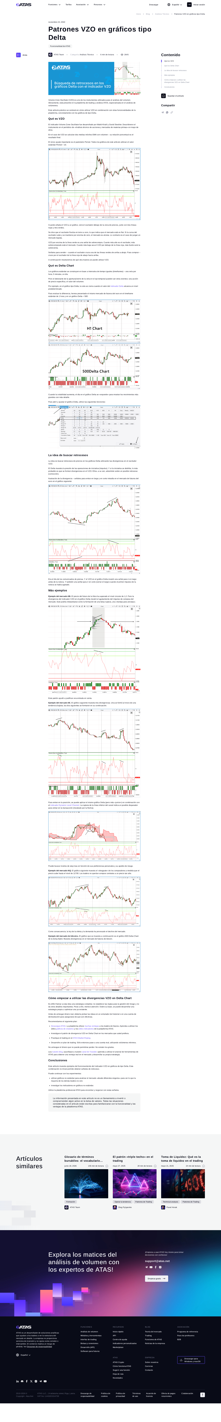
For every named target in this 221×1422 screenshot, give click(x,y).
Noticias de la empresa (155, 1343)
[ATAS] (23, 4)
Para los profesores (185, 1336)
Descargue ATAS (58, 1026)
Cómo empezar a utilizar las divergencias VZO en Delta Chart (176, 81)
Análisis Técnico (87, 55)
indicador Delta (117, 286)
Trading (148, 1336)
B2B (179, 1339)
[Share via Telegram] (162, 112)
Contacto (149, 1370)
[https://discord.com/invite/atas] (22, 1381)
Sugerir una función (121, 1370)
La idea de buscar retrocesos (175, 70)
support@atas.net (157, 1261)
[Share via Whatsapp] (167, 112)
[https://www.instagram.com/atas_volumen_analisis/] (160, 1267)
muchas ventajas (92, 1026)
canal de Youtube (89, 1052)
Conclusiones (169, 87)
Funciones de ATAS (153, 1339)
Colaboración (187, 1393)
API (114, 1336)
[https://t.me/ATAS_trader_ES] (40, 1381)
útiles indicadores (86, 1029)
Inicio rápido (118, 1332)
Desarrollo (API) (88, 1347)
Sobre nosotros (151, 1362)
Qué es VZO (169, 61)
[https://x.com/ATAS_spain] (31, 1381)
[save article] (172, 96)
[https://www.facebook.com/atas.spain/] (26, 1381)
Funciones (86, 1327)
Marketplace (118, 1347)
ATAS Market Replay (81, 1038)
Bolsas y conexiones (89, 1343)
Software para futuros (90, 1351)
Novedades (118, 1378)
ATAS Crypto (118, 1362)
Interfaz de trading (88, 1339)
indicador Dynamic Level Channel (64, 805)
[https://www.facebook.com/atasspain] (155, 1267)
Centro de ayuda (120, 1339)
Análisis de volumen (89, 1332)
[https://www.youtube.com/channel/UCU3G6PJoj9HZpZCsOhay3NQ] (151, 1267)
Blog (147, 1327)
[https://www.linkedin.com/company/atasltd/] (17, 1381)
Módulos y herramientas (91, 1336)
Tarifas (68, 5)
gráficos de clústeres (65, 1029)
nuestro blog (57, 1052)
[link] (153, 4)
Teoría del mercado (153, 1332)
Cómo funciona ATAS (122, 1366)
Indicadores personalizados (125, 1343)
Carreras (149, 1366)
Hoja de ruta (118, 1374)
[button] (202, 1395)
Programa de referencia (187, 1332)
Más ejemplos (169, 75)
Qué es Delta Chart (171, 66)
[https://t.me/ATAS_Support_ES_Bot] (146, 1267)
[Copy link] (171, 112)
